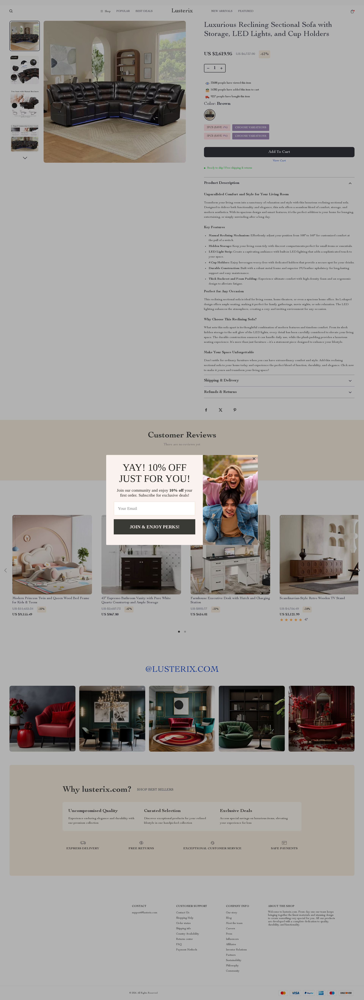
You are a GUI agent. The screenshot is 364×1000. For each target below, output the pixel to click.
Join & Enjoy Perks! (155, 526)
